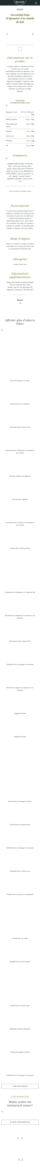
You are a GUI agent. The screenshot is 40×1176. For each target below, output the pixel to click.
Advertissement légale (22, 1167)
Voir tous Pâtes (20, 1086)
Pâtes (20, 9)
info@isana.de (30, 1152)
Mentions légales (8, 1167)
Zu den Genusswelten (20, 1122)
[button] (7, 34)
